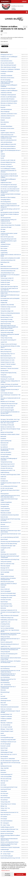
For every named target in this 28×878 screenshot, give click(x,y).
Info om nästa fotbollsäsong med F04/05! (10, 537)
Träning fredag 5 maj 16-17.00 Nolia (8, 804)
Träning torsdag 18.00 (5, 801)
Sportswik (3, 782)
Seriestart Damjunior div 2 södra (7, 360)
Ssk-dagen (3, 231)
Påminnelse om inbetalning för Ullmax (9, 103)
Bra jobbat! (3, 130)
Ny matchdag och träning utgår (7, 424)
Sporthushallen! (4, 698)
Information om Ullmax (5, 105)
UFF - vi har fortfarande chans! (7, 851)
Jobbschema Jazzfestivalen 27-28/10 (9, 113)
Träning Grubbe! (4, 704)
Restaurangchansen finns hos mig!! (8, 666)
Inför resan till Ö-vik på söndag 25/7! (8, 339)
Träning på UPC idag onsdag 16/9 (8, 405)
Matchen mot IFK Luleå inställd (7, 330)
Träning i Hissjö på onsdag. (6, 337)
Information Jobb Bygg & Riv (7, 166)
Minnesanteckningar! (5, 692)
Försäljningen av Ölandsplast (7, 71)
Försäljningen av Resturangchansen (8, 94)
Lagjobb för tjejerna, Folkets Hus (8, 132)
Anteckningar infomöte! (6, 700)
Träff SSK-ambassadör (6, 117)
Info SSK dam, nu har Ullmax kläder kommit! (10, 188)
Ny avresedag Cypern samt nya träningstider (10, 298)
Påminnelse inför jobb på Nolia (7, 581)
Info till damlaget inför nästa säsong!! (9, 184)
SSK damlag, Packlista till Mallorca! (8, 148)
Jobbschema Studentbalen (6, 75)
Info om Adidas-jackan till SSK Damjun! (9, 486)
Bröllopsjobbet (4, 250)
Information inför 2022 (5, 308)
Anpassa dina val (5, 870)
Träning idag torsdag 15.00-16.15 (8, 353)
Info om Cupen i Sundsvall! (6, 727)
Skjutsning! (3, 552)
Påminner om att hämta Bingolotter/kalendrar (10, 313)
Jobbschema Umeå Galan (6, 92)
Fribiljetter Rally (4, 302)
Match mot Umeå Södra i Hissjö (7, 563)
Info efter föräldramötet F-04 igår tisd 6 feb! (10, 760)
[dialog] (14, 869)
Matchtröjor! (3, 770)
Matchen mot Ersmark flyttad (7, 432)
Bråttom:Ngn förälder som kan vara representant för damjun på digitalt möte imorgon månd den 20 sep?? (9, 327)
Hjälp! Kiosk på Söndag (6, 323)
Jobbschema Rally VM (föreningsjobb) (9, 101)
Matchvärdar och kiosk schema (7, 77)
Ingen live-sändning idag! (6, 440)
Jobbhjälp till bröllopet (5, 244)
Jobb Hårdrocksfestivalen (6, 109)
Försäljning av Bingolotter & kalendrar (9, 203)
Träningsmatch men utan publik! (7, 466)
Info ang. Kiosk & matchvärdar (7, 63)
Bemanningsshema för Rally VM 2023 (9, 174)
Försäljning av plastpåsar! (6, 718)
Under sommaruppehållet (6, 776)
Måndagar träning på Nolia (6, 415)
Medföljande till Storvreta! (6, 766)
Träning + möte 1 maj (5, 808)
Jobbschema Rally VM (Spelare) (7, 98)
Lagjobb (2, 549)
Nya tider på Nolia (4, 370)
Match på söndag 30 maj (6, 351)
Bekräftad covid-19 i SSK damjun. (8, 401)
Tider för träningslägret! (6, 591)
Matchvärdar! (3, 436)
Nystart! (2, 733)
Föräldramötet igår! (5, 849)
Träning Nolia (3, 374)
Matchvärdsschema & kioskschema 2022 (9, 268)
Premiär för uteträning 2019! (6, 642)
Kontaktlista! (3, 438)
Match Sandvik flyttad (5, 797)
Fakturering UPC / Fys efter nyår (7, 379)
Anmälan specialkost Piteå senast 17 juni (9, 829)
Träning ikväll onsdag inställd (7, 332)
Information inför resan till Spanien (8, 88)
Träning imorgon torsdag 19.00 (7, 321)
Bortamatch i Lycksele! (5, 746)
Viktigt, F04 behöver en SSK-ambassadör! (9, 615)
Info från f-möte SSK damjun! (7, 488)
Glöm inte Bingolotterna (6, 201)
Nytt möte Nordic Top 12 (6, 522)
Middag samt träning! (5, 636)
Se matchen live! (4, 444)
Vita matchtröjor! (4, 795)
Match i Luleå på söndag (6, 349)
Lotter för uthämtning (5, 508)
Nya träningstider (4, 756)
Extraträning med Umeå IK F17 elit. (8, 470)
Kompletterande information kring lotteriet (10, 514)
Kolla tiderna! (3, 772)
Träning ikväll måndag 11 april (7, 280)
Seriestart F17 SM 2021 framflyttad (8, 364)
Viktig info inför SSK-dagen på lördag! (9, 543)
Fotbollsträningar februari (6, 376)
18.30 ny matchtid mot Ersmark (7, 576)
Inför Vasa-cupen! (4, 793)
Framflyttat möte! (4, 480)
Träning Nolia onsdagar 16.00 (7, 311)
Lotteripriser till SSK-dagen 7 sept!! (8, 545)
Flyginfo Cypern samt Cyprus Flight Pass (9, 286)
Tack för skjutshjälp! (5, 572)
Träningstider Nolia (5, 506)
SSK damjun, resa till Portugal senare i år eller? (10, 474)
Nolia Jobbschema (5, 122)
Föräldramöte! (4, 810)
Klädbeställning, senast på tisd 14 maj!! (9, 619)
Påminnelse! (3, 690)
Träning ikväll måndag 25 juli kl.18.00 (8, 238)
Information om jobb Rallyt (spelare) (8, 96)
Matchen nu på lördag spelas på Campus (9, 842)
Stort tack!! (3, 696)
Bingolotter (3, 107)
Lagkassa (3, 153)
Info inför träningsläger (5, 79)
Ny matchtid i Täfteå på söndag (7, 831)
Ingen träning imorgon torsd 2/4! (7, 464)
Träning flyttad (4, 791)
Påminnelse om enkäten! (6, 512)
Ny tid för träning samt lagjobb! (7, 409)
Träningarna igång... (5, 456)
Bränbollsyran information (6, 266)
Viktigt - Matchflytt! (5, 768)
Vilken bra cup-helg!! (5, 655)
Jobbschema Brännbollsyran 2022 (8, 260)
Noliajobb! (3, 587)
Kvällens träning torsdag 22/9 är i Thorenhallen (10, 225)
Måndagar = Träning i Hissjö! (7, 729)
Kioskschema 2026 (5, 58)
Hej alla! (2, 158)
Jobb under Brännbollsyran (6, 142)
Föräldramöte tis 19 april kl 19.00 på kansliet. (10, 847)
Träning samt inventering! (6, 561)
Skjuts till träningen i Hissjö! (6, 606)
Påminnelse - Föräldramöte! (6, 722)
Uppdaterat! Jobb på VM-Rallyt (7, 304)
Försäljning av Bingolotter (6, 315)
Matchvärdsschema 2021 (6, 355)
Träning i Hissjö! (4, 750)
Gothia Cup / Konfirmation (6, 709)
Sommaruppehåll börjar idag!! (7, 737)
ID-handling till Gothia (5, 624)
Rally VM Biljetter (4, 300)
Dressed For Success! (5, 626)
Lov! (1, 694)
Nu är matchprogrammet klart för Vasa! (9, 787)
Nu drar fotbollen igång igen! (7, 855)
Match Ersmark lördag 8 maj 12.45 (8, 357)
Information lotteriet (5, 504)
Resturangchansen (5, 493)
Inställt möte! (3, 476)
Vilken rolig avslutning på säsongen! (8, 65)
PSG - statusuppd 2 (5, 823)
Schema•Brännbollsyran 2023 (7, 134)
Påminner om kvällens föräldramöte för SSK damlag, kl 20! (13, 29)
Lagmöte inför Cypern (5, 284)
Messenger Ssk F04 (5, 567)
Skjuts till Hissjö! (4, 539)
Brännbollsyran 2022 (5, 262)
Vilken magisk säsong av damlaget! (8, 67)
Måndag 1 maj (4, 806)
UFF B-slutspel (4, 818)
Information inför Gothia (6, 599)
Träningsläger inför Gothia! (6, 597)
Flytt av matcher (4, 248)
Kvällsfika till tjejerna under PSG (7, 827)
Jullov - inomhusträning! (6, 684)
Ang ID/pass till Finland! (6, 789)
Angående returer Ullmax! (6, 182)
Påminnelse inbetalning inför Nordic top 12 (10, 644)
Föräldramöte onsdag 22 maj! (7, 617)
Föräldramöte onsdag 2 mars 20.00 (8, 306)
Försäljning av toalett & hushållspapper (9, 90)
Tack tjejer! (3, 156)
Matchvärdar (3, 608)
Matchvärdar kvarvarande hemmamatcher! (10, 706)
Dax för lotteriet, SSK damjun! (7, 392)
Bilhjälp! (2, 574)
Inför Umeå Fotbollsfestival (6, 820)
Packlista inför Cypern (5, 282)
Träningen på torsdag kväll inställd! (8, 739)
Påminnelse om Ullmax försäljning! (8, 197)
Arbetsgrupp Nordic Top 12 (6, 54)
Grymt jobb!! (3, 124)
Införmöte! (3, 524)
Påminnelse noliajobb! (5, 565)
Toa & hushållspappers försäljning (8, 168)
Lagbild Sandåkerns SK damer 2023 (8, 144)
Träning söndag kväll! (5, 651)
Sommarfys (3, 73)
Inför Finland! (3, 785)
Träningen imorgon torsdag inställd (8, 595)
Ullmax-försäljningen (5, 111)
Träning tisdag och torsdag (6, 319)
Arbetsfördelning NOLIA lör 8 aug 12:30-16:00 (10, 858)
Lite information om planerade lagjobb (9, 186)
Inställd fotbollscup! (5, 472)
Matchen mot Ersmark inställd (7, 407)
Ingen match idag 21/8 (5, 814)
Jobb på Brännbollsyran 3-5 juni (7, 272)
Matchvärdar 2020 (4, 442)
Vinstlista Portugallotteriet (6, 502)
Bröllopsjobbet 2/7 (5, 246)
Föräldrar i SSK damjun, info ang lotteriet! (9, 384)
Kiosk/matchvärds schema (6, 60)
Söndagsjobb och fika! (5, 547)
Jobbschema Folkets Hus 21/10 (7, 115)
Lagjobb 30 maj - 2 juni (5, 621)
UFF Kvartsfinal (4, 816)
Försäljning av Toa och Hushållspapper (9, 56)
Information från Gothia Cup (7, 468)
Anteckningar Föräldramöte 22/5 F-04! (9, 610)
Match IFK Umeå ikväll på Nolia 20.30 (8, 140)
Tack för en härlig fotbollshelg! (7, 628)
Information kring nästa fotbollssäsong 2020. (10, 541)
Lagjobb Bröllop (4, 252)
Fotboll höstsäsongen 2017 (6, 774)
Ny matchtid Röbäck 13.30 (6, 714)
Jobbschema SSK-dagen (6, 227)
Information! (3, 478)
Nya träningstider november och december (10, 212)
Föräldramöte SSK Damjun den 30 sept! (9, 403)
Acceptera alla (20, 874)
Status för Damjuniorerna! (6, 366)
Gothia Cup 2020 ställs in (6, 452)
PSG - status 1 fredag (5, 825)
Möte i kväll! (3, 702)
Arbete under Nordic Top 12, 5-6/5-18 (9, 754)
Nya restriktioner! (4, 447)
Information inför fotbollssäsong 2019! (9, 653)
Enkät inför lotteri (4, 517)
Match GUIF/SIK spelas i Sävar (7, 236)
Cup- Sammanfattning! (5, 724)
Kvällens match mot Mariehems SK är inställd (10, 258)
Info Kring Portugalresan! (6, 454)
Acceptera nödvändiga (7, 874)
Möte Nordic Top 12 (5, 526)
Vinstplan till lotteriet (5, 510)
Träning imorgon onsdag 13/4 (7, 278)
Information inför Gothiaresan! (7, 570)
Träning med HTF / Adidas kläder (8, 758)
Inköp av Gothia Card (5, 589)
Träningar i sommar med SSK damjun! (9, 344)
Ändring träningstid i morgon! (7, 731)
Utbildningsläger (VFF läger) (7, 752)
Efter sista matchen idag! (6, 778)
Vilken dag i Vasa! (4, 780)
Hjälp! (2, 264)
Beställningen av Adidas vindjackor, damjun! (10, 434)
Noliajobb (3, 120)
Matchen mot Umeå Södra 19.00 (7, 426)
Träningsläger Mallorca (5, 199)
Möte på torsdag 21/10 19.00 (7, 317)
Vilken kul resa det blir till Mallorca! (8, 146)
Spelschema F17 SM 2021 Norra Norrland (9, 368)
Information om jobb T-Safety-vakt (8, 160)
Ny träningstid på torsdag (6, 603)
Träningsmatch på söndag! (6, 461)
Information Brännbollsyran (6, 126)
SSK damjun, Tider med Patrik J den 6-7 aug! (10, 419)
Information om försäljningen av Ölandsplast (10, 69)
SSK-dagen (3, 229)
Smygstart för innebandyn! (6, 716)
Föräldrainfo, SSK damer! (6, 223)
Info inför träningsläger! (6, 743)
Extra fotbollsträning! (5, 668)
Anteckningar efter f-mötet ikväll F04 (8, 554)
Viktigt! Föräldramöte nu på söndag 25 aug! (10, 559)
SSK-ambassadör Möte (6, 217)
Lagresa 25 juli (4, 342)
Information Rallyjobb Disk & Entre (8, 162)
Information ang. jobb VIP (6, 164)
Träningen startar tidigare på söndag (8, 372)
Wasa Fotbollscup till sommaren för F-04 (9, 812)
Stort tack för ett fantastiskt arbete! (8, 593)
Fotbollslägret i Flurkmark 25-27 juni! (8, 741)
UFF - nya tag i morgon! (6, 853)
